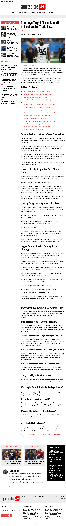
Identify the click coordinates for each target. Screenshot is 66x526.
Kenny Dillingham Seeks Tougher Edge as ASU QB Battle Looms (11, 462)
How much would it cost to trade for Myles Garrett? (39, 113)
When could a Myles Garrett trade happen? (37, 126)
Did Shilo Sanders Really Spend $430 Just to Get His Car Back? (10, 74)
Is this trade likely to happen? (33, 129)
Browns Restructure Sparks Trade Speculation (37, 91)
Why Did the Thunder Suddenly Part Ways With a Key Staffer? (12, 28)
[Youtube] (8, 515)
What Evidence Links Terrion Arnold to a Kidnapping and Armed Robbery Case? (9, 67)
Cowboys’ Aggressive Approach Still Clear (35, 97)
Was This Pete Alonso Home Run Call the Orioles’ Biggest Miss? (13, 55)
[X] (52, 34)
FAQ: (24, 102)
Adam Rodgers (31, 34)
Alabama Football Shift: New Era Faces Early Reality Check (34, 462)
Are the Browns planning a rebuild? (35, 124)
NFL (2, 71)
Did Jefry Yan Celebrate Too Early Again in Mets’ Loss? (12, 42)
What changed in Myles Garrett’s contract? (37, 107)
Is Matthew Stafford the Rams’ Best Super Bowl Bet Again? (8, 103)
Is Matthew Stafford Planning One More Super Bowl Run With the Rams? (9, 95)
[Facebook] (48, 34)
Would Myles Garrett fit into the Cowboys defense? (39, 121)
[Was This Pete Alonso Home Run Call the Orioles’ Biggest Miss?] (3, 55)
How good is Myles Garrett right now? (35, 118)
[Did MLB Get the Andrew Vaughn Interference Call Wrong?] (3, 34)
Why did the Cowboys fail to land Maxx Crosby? (38, 115)
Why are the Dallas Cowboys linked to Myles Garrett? (40, 104)
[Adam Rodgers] (22, 34)
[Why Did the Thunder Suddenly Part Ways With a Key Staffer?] (3, 28)
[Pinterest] (55, 34)
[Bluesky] (11, 515)
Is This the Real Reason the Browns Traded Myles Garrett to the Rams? (9, 88)
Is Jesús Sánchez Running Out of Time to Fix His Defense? (12, 49)
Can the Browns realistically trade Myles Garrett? (39, 110)
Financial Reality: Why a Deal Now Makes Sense (37, 94)
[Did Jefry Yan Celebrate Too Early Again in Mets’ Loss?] (3, 42)
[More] (63, 34)
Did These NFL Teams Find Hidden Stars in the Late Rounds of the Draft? (8, 80)
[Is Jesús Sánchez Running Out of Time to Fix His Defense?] (3, 48)
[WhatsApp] (59, 34)
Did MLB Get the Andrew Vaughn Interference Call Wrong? (11, 35)
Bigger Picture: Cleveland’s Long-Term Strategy (37, 100)
